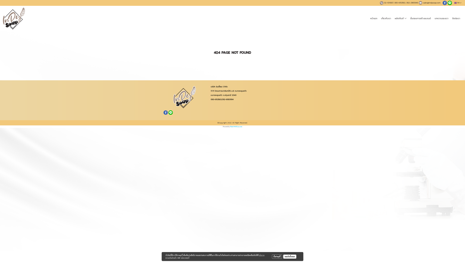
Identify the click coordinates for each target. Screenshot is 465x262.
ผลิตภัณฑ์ (400, 18)
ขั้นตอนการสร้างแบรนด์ (420, 18)
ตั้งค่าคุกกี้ (277, 256)
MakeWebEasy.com (236, 126)
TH (458, 3)
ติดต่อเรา (456, 18)
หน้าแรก (373, 18)
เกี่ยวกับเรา (386, 18)
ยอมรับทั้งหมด (290, 256)
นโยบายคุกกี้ (185, 258)
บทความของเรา (441, 18)
